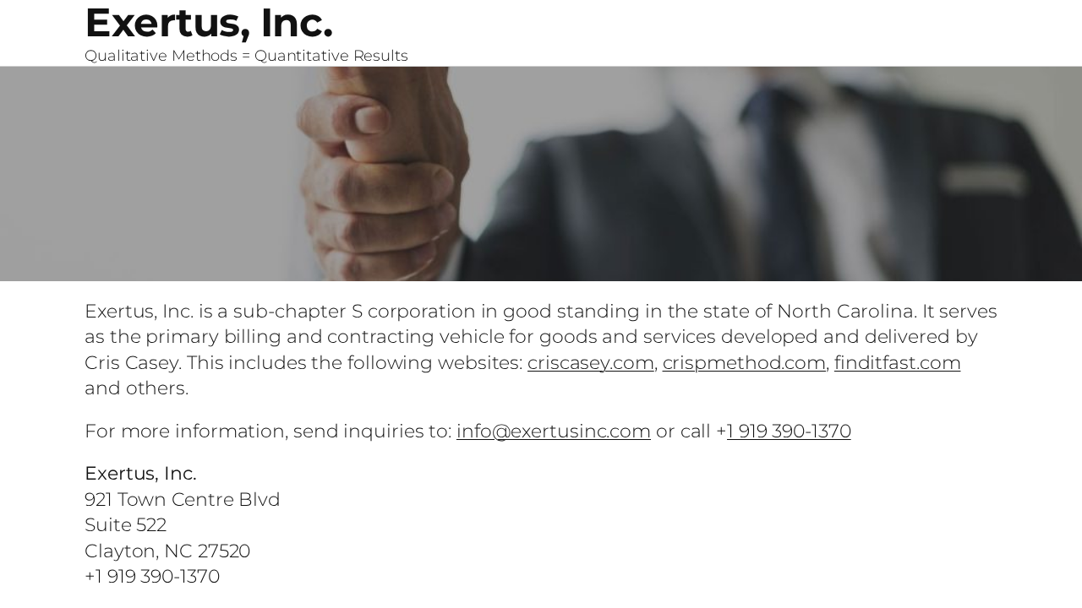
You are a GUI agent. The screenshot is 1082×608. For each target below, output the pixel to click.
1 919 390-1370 (789, 431)
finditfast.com (897, 362)
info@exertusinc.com (553, 431)
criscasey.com (590, 362)
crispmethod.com (745, 362)
